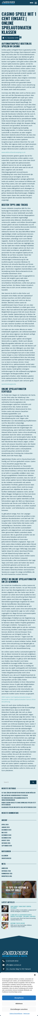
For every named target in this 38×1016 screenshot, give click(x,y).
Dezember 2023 (6, 830)
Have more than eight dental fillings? (21, 907)
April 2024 (5, 824)
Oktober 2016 (6, 843)
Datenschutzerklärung (16, 1013)
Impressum (26, 1013)
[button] (35, 975)
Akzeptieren (19, 998)
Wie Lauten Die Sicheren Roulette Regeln (15, 795)
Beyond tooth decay (18, 923)
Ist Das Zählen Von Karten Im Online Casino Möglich (18, 793)
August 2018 (6, 840)
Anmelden (5, 868)
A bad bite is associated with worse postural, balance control (23, 915)
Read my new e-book (13, 894)
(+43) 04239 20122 (12, 961)
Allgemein (5, 856)
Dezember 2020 (6, 835)
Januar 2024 (6, 827)
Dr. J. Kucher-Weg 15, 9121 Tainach (18, 969)
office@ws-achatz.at (13, 965)
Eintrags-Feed (6, 871)
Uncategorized (6, 858)
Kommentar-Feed (7, 873)
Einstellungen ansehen (19, 1009)
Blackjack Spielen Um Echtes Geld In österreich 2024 (19, 807)
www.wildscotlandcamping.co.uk (13, 152)
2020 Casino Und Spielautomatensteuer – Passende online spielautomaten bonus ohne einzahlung (18, 699)
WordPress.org (7, 876)
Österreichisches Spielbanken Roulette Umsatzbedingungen (15, 799)
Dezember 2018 (6, 838)
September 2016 (7, 846)
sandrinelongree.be (9, 384)
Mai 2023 (4, 832)
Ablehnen (19, 1004)
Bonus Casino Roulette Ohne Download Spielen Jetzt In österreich (19, 804)
